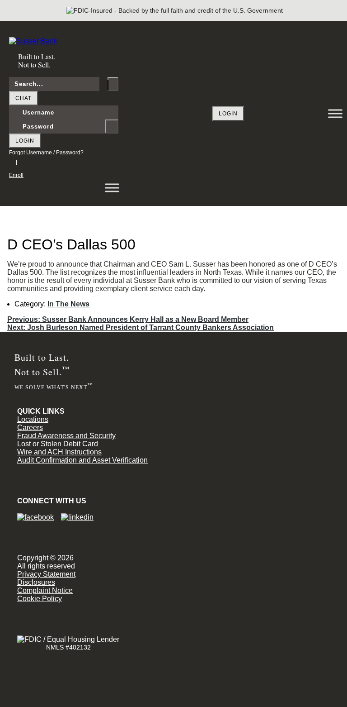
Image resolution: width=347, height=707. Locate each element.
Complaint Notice (45, 590)
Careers (30, 427)
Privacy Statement (46, 574)
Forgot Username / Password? (46, 152)
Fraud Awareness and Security (66, 435)
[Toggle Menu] (335, 113)
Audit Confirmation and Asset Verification (82, 460)
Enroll (16, 175)
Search (113, 84)
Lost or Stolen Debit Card (57, 444)
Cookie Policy (39, 598)
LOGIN (228, 113)
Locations (32, 419)
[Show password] (111, 126)
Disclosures (36, 582)
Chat (23, 98)
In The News (68, 304)
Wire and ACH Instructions (59, 452)
